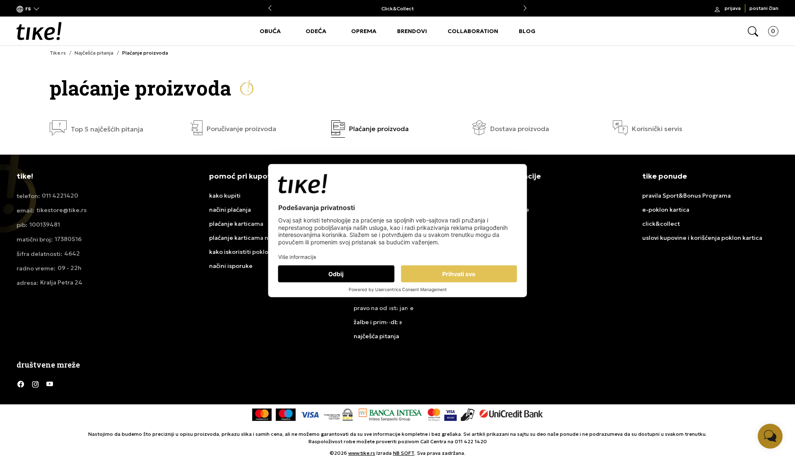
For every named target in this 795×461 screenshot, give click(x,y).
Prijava (733, 8)
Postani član (763, 8)
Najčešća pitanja (94, 53)
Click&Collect (397, 8)
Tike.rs (58, 53)
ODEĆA (316, 31)
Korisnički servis (657, 129)
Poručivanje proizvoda (241, 129)
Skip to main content (50, 9)
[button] (28, 8)
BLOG (527, 31)
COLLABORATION (473, 31)
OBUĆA (270, 31)
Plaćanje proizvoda (379, 129)
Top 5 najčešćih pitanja (107, 129)
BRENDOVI (412, 31)
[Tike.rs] (39, 31)
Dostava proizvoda (519, 129)
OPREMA (363, 31)
